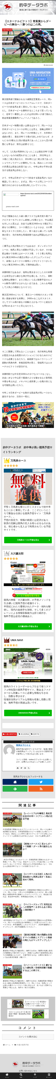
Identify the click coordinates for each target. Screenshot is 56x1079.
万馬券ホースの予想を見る (28, 540)
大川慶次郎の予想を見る (28, 626)
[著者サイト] (17, 767)
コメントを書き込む (28, 1037)
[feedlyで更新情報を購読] (25, 767)
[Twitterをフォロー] (21, 767)
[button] (50, 552)
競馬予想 (36, 734)
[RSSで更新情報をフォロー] (28, 767)
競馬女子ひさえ (23, 745)
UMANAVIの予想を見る (28, 713)
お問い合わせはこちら (28, 1071)
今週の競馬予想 (10, 734)
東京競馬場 (25, 734)
